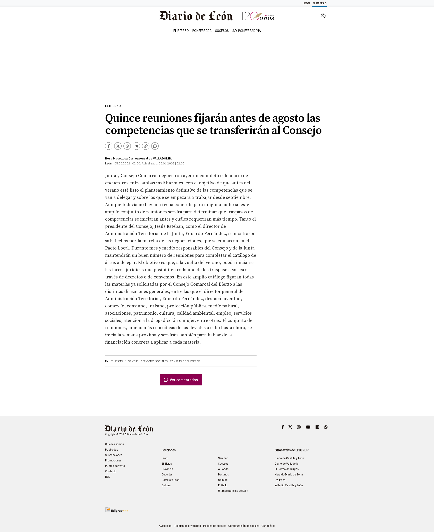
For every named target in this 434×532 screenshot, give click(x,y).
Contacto (110, 471)
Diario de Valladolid (287, 463)
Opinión (223, 480)
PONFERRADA (202, 31)
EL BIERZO (181, 31)
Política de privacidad (188, 525)
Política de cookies (214, 525)
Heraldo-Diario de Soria (289, 474)
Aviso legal (165, 525)
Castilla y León (170, 480)
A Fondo (223, 469)
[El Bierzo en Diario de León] (217, 15)
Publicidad (111, 449)
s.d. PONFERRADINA (246, 31)
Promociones (113, 460)
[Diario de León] (129, 429)
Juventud (132, 361)
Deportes (167, 474)
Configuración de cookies (243, 525)
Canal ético (268, 525)
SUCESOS (222, 31)
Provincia (167, 469)
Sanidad (223, 458)
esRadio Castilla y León (289, 485)
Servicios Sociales (154, 361)
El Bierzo (113, 106)
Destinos (223, 474)
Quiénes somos (114, 444)
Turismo (117, 361)
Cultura (166, 485)
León (164, 458)
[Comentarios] (154, 146)
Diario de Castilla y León (289, 458)
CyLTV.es (280, 480)
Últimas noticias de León (233, 490)
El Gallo (222, 485)
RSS (107, 476)
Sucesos (223, 463)
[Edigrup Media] (116, 509)
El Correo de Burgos (287, 469)
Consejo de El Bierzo (185, 361)
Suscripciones (113, 455)
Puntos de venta (115, 466)
